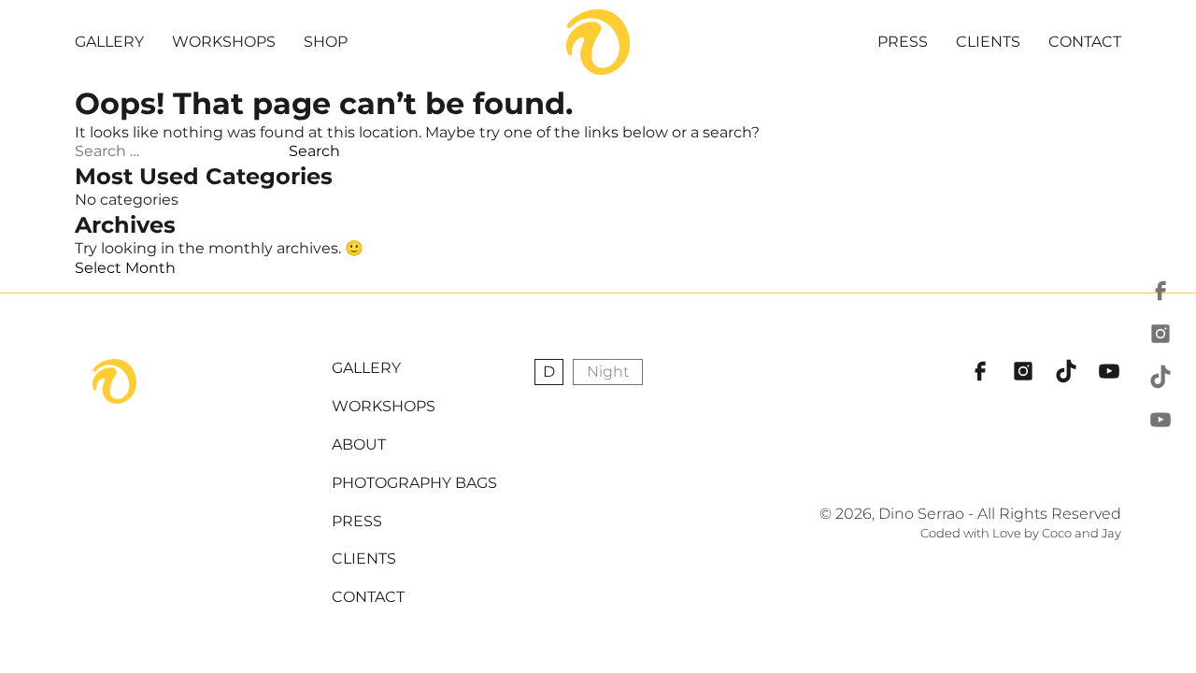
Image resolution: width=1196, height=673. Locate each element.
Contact (1084, 41)
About (359, 444)
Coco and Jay (1081, 532)
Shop (326, 41)
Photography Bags (414, 483)
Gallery (109, 41)
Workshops (224, 41)
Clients (988, 41)
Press (902, 41)
